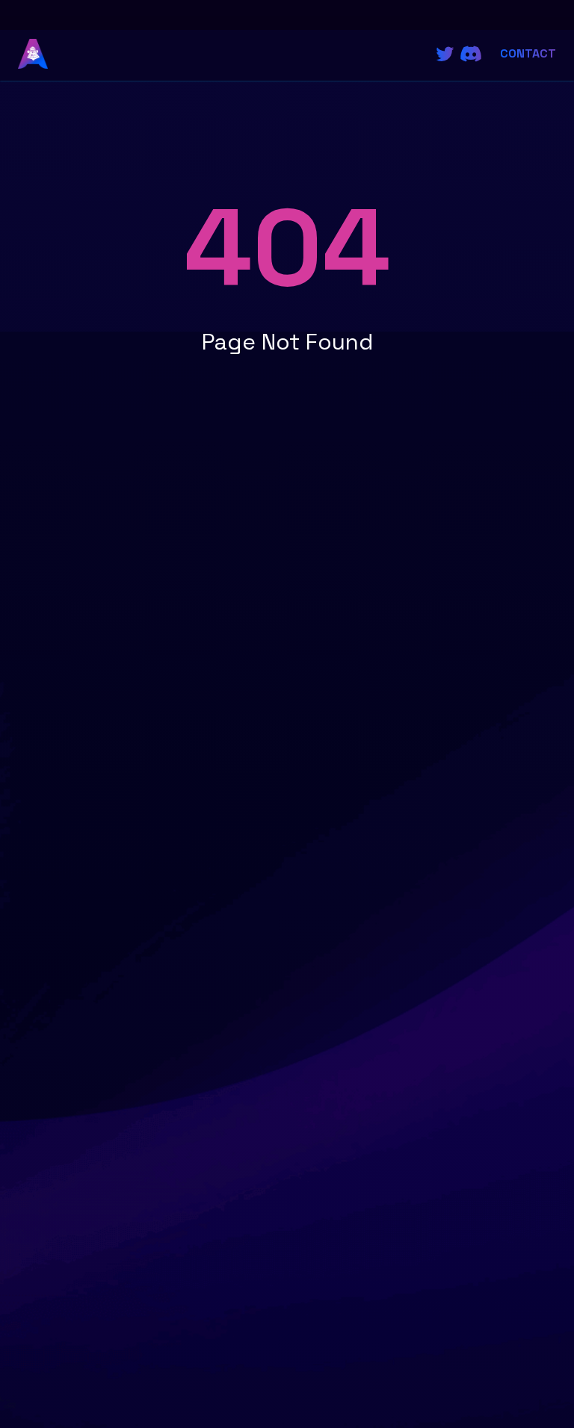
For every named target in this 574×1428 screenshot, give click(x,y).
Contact (528, 53)
